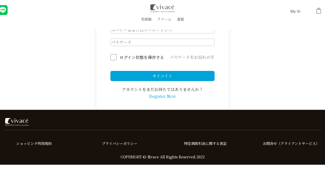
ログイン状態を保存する (142, 57)
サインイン (162, 76)
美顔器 (146, 19)
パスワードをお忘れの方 (192, 57)
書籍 (180, 19)
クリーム (164, 19)
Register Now (162, 96)
